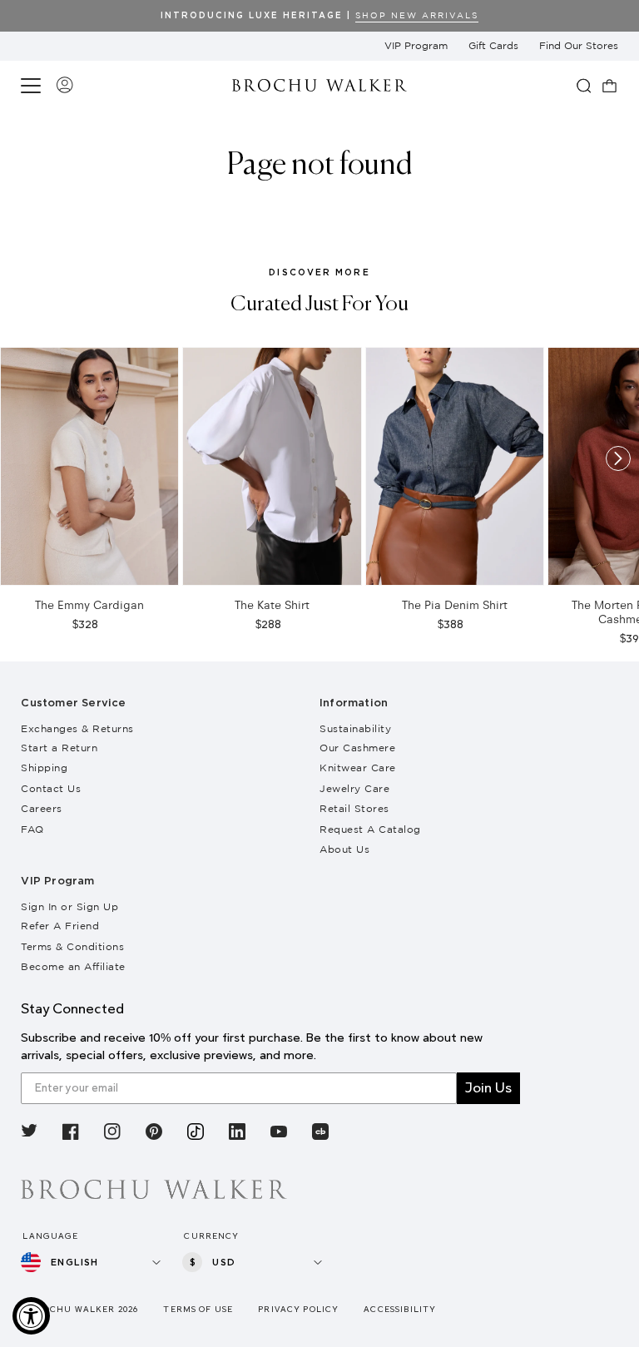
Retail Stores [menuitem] (354, 808)
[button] (33, 85)
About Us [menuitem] (344, 849)
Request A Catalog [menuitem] (370, 829)
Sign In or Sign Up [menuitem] (69, 906)
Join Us (488, 1088)
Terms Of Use (198, 1309)
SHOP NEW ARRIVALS (416, 15)
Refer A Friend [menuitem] (60, 925)
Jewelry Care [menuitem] (354, 788)
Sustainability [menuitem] (355, 728)
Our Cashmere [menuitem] (357, 747)
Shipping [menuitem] (44, 767)
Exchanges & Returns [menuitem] (77, 728)
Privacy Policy (298, 1309)
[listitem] (29, 1133)
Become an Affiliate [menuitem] (73, 966)
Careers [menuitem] (41, 808)
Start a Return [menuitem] (59, 747)
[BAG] (610, 85)
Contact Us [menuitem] (51, 788)
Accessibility (400, 1309)
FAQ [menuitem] (32, 829)
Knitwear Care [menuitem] (358, 767)
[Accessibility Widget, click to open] (31, 1316)
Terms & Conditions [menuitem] (72, 946)
